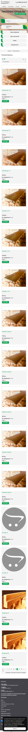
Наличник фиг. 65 (6, 130)
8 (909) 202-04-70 (22, 2)
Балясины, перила (6, 715)
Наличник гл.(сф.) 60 (6, 452)
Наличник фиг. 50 (6, 170)
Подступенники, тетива (7, 704)
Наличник (3, 711)
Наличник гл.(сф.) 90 (6, 331)
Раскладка (4, 706)
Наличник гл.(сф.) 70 (6, 412)
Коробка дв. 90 (5, 653)
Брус (2, 700)
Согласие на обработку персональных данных (13, 693)
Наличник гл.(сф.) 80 (6, 371)
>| (3, 671)
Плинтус (3, 702)
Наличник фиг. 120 (6, 90)
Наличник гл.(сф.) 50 (6, 492)
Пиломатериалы (16, 50)
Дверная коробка (5, 713)
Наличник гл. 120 (6, 251)
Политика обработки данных (9, 695)
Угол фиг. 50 (5, 532)
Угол (2, 707)
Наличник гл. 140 (6, 210)
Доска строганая (5, 709)
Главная (9, 50)
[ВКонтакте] (2, 721)
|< (3, 669)
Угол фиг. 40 (5, 572)
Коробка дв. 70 (5, 613)
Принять (15, 728)
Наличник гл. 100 (6, 291)
